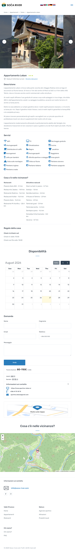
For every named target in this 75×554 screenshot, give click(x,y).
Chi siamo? (8, 532)
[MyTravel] (11, 4)
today (56, 263)
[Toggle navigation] (72, 5)
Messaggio (8, 342)
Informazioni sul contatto (16, 384)
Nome (6, 321)
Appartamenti (14, 12)
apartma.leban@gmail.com (20, 394)
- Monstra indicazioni (31, 79)
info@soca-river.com (20, 488)
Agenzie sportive (45, 511)
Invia (14, 362)
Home (6, 12)
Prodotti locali (44, 518)
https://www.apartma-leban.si (21, 388)
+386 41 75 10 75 (15, 391)
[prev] (63, 263)
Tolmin (23, 12)
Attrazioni (42, 514)
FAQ (5, 535)
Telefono (42, 332)
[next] (67, 263)
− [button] (2, 438)
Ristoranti (7, 518)
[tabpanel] (37, 41)
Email (6, 332)
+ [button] (2, 435)
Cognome (42, 321)
